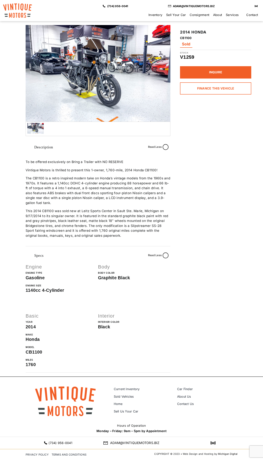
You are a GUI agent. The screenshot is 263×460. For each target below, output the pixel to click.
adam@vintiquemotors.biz (135, 443)
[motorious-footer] (213, 443)
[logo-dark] (17, 5)
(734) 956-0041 (60, 443)
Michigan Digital (227, 453)
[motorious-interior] (256, 6)
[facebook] (243, 6)
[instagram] (249, 6)
